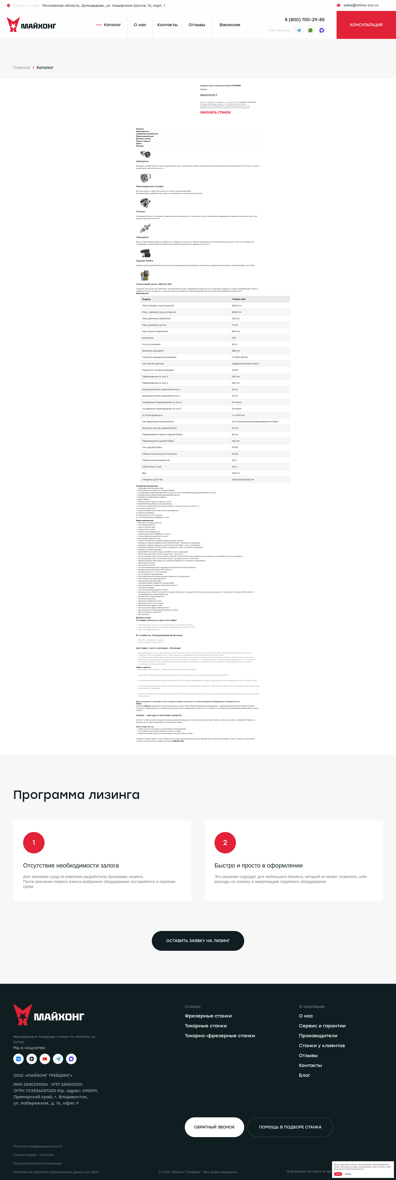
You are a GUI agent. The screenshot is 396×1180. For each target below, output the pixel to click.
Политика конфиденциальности (37, 1146)
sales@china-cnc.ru (361, 5)
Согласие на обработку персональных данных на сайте (56, 1172)
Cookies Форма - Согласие (33, 1155)
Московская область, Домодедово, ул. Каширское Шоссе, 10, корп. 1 (89, 6)
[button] (366, 25)
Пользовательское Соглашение (37, 1163)
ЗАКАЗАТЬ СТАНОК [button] (215, 112)
